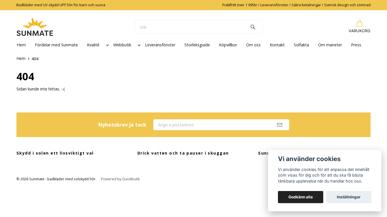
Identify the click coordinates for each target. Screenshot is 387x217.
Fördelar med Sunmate (56, 44)
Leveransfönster (160, 44)
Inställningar (349, 197)
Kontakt (277, 44)
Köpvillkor (228, 44)
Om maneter (330, 44)
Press (356, 44)
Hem (21, 44)
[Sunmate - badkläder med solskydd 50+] (35, 27)
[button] (106, 46)
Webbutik (122, 44)
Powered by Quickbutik (120, 179)
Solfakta (301, 44)
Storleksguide (197, 44)
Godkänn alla (300, 197)
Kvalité (93, 44)
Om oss (253, 44)
